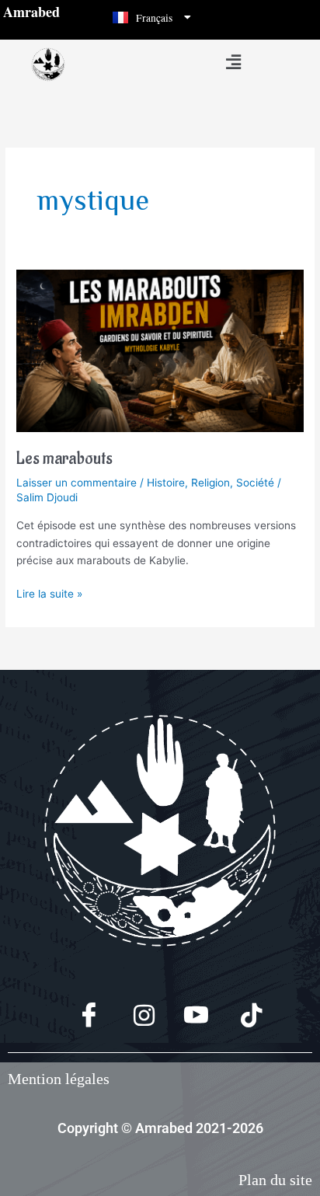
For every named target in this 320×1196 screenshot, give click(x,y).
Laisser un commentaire (76, 482)
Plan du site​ (275, 1179)
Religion (210, 482)
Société (255, 482)
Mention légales (59, 1078)
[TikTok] (240, 1016)
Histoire (166, 482)
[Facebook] (79, 1016)
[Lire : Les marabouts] (160, 349)
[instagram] (133, 1016)
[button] (233, 61)
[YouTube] (186, 1016)
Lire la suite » (49, 592)
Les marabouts (64, 459)
